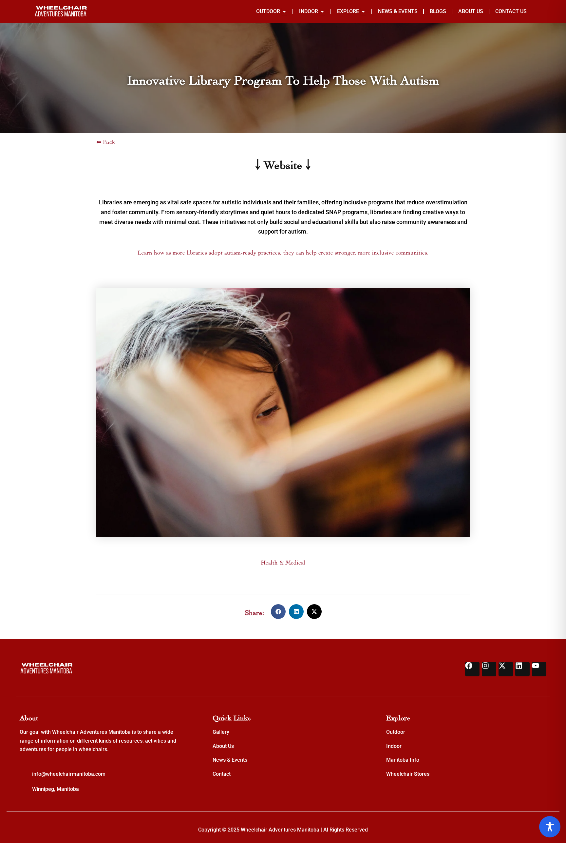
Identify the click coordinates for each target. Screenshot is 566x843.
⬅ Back (105, 141)
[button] (278, 611)
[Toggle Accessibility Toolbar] (549, 826)
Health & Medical (283, 561)
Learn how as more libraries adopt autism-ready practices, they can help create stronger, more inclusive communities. (283, 251)
